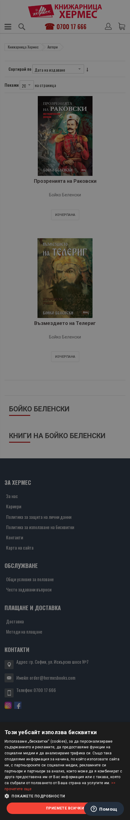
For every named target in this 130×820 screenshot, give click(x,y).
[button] (65, 796)
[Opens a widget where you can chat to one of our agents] (104, 809)
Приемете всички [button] (65, 808)
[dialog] (65, 771)
